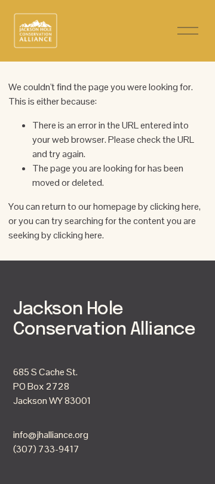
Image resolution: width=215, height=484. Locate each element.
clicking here (174, 206)
